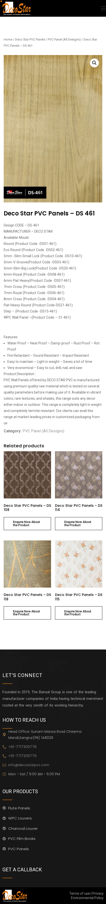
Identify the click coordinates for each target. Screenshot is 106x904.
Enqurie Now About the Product (26, 523)
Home (8, 39)
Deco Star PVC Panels (30, 39)
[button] (94, 62)
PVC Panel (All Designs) (64, 39)
